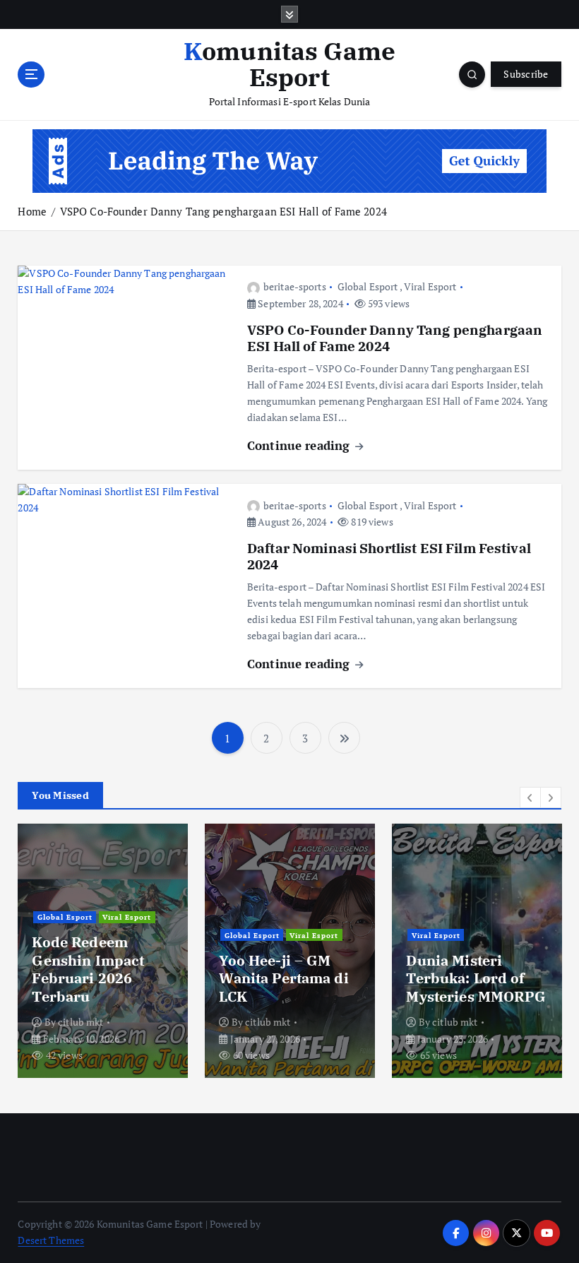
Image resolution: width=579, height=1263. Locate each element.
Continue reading (300, 445)
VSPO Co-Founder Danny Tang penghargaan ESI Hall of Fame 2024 (223, 211)
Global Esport (368, 286)
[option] (103, 951)
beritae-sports (294, 286)
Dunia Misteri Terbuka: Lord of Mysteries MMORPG (476, 978)
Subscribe (525, 74)
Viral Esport (430, 286)
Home (32, 211)
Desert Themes (51, 1240)
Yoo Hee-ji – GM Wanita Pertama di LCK (283, 978)
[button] (530, 797)
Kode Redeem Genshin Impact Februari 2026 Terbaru (88, 968)
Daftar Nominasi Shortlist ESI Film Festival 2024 (389, 556)
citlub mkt (80, 1021)
